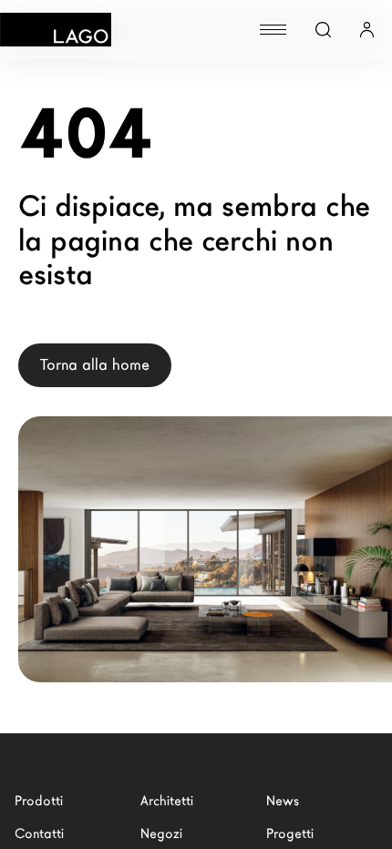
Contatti (39, 833)
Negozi (161, 833)
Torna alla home (95, 364)
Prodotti (39, 801)
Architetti (166, 801)
